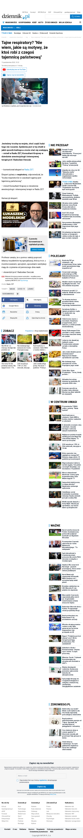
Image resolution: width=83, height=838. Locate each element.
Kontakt (7, 829)
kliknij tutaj (53, 794)
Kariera (31, 829)
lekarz (31, 289)
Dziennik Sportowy (56, 33)
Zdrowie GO (26, 33)
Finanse (48, 809)
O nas (15, 829)
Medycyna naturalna (53, 814)
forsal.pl (33, 12)
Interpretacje (6, 818)
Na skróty (5, 803)
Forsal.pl (4, 814)
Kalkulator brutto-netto (72, 818)
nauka (12, 289)
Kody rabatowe (36, 809)
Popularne (29, 331)
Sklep (78, 12)
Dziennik (4, 37)
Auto (19, 806)
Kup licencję (24, 280)
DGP (49, 12)
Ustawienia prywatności (39, 832)
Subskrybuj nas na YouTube (16, 69)
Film (32, 818)
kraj (27, 37)
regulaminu (43, 780)
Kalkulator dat (69, 806)
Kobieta (33, 806)
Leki (47, 811)
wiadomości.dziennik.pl (16, 37)
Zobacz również (37, 250)
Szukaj (77, 16)
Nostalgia (17, 33)
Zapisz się (41, 787)
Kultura (33, 823)
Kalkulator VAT (69, 814)
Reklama (23, 829)
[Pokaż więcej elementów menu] (80, 22)
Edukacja (34, 811)
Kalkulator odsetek (71, 816)
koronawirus (8, 294)
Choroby (49, 816)
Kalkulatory (69, 803)
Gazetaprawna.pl (7, 809)
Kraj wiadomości (41, 331)
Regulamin (41, 829)
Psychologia (50, 818)
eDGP (3, 811)
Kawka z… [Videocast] (40, 33)
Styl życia (49, 821)
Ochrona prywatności (55, 829)
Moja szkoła (35, 814)
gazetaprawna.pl (70, 12)
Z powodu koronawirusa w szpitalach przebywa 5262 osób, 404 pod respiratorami (37, 242)
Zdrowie (20, 818)
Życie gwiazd (35, 816)
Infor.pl (4, 806)
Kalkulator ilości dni (71, 809)
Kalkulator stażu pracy (72, 811)
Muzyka (33, 821)
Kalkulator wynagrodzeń (72, 821)
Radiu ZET (28, 169)
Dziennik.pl (22, 803)
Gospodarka (22, 811)
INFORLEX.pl (42, 12)
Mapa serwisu (71, 829)
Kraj (18, 28)
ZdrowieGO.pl (58, 12)
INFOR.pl (25, 12)
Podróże (20, 821)
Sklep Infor (5, 821)
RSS (51, 832)
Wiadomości (8, 28)
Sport (19, 816)
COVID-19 (21, 289)
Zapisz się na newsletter (15, 75)
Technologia (22, 809)
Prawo (48, 806)
